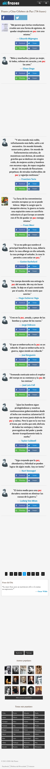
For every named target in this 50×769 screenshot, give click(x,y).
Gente (26, 721)
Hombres (27, 717)
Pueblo (26, 747)
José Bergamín (29, 355)
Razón (15, 747)
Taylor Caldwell (28, 440)
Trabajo (15, 742)
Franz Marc (28, 225)
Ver (14, 734)
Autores (19, 653)
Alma (4, 742)
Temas (29, 653)
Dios (14, 721)
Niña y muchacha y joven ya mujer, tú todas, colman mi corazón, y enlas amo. (27, 61)
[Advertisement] (25, 110)
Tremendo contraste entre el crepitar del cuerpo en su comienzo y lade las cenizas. (27, 377)
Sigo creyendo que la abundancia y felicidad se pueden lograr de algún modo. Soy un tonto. (27, 463)
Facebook (5, 766)
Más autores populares (24, 698)
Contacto (31, 766)
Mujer (4, 730)
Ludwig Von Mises (28, 500)
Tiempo (5, 721)
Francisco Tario (28, 179)
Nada (36, 713)
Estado (4, 747)
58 (37, 574)
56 (29, 574)
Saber (37, 734)
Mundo (26, 713)
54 (20, 574)
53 (16, 574)
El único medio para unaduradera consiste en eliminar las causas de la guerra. (27, 493)
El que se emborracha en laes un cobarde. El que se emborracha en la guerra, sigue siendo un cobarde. (27, 347)
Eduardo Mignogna (28, 38)
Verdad (4, 726)
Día (14, 726)
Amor (4, 717)
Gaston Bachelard (28, 261)
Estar (25, 726)
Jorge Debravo (28, 324)
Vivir (26, 730)
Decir (4, 734)
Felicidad (27, 738)
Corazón (27, 734)
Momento (38, 747)
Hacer (15, 717)
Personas (38, 730)
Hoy (36, 742)
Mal (3, 738)
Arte (14, 738)
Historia (26, 742)
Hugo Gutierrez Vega (29, 298)
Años (36, 738)
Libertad (16, 730)
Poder (37, 726)
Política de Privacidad (18, 766)
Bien (36, 717)
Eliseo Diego (28, 68)
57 (33, 574)
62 (43, 574)
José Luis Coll (28, 385)
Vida (4, 713)
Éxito (15, 713)
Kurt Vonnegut (29, 470)
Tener (37, 721)
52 (11, 574)
